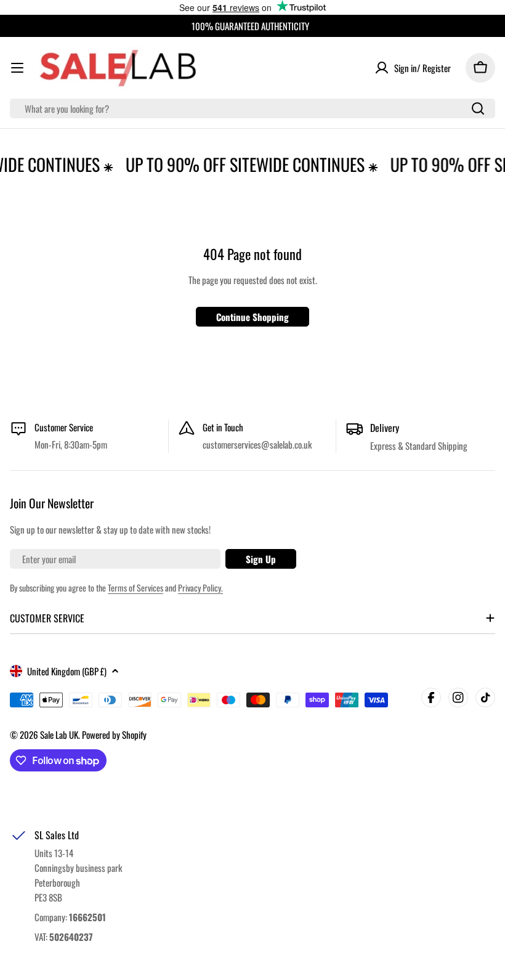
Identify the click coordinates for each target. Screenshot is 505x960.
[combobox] (252, 108)
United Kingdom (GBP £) (67, 671)
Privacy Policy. (200, 587)
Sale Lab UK (59, 734)
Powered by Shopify (114, 734)
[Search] (478, 108)
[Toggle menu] (17, 67)
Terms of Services (135, 587)
